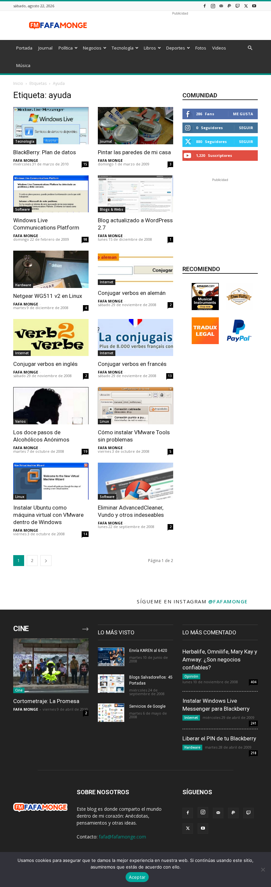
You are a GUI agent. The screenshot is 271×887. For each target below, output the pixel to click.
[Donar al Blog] (239, 342)
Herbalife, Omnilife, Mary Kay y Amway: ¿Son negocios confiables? (219, 659)
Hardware (23, 285)
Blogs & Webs (111, 209)
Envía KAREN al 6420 (148, 650)
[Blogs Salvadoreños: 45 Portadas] (111, 683)
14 (85, 534)
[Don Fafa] (239, 308)
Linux (104, 421)
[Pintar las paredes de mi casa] (135, 125)
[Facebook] (204, 5)
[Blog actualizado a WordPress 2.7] (135, 194)
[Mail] (221, 5)
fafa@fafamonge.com (122, 837)
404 (253, 682)
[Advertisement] (180, 25)
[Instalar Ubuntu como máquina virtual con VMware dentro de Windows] (51, 481)
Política (65, 48)
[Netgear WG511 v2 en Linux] (51, 269)
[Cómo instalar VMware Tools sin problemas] (135, 405)
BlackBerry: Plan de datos (44, 152)
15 (85, 164)
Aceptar (137, 877)
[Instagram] (212, 5)
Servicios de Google (147, 706)
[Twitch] (237, 5)
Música (23, 65)
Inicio (18, 83)
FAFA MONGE (25, 160)
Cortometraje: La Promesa (46, 701)
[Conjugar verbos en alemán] (135, 268)
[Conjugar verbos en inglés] (51, 337)
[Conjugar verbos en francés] (135, 337)
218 (253, 753)
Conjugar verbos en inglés (45, 364)
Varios (20, 421)
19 (85, 451)
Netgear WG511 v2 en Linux (47, 296)
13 (170, 375)
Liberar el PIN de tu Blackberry (219, 738)
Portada (24, 48)
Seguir (246, 127)
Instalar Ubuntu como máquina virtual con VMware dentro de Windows (48, 514)
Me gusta (243, 113)
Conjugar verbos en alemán (132, 293)
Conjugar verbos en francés (132, 364)
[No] (262, 869)
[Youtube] (254, 5)
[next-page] (46, 560)
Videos (219, 48)
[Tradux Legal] (205, 342)
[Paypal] (229, 5)
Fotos (200, 48)
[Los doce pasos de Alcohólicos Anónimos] (51, 405)
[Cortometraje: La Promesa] (51, 665)
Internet (106, 282)
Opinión (191, 676)
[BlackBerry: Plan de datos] (51, 125)
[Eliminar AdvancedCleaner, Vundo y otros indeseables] (135, 481)
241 (253, 723)
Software (22, 209)
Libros (150, 48)
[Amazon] (205, 308)
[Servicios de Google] (111, 712)
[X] (246, 5)
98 (85, 239)
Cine (18, 690)
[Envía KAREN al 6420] (111, 657)
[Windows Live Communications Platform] (51, 194)
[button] (250, 48)
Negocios (92, 48)
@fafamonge (228, 601)
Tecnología (123, 48)
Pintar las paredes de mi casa (134, 152)
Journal (45, 48)
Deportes (175, 48)
